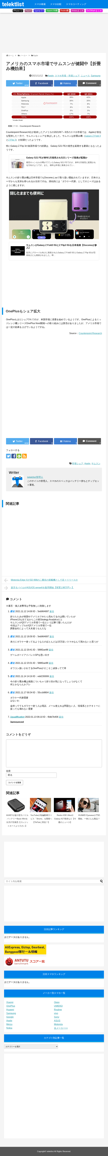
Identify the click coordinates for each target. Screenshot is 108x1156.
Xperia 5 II (39, 10)
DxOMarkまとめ (94, 10)
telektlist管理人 (35, 477)
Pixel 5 (28, 10)
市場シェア (77, 463)
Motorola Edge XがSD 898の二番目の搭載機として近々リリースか (44, 580)
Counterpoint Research (90, 333)
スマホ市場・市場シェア (67, 75)
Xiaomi (9, 1002)
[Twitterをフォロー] (8, 456)
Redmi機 (64, 10)
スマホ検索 (40, 4)
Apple (51, 75)
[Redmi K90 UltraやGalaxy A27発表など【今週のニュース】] (65, 805)
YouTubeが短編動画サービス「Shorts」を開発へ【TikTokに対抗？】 (41, 818)
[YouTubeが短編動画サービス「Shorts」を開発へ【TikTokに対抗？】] (41, 805)
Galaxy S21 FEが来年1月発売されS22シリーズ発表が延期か (56, 157)
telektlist (13, 4)
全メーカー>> (61, 1028)
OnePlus (10, 1006)
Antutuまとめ (77, 10)
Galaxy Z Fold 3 (93, 136)
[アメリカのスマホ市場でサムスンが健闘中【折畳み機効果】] (65, 83)
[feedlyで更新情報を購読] (19, 456)
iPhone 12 (17, 10)
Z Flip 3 (12, 140)
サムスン (95, 463)
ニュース (85, 75)
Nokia (9, 1028)
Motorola (58, 1024)
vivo (56, 1013)
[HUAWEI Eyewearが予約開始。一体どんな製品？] (89, 805)
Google (10, 1017)
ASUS (57, 1020)
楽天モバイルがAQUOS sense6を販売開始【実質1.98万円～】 (42, 587)
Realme (58, 1009)
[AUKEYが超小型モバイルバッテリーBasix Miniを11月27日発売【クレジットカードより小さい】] (17, 805)
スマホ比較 (55, 4)
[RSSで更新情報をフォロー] (24, 456)
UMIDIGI (58, 1006)
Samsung (95, 75)
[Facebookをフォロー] (13, 456)
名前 (8, 771)
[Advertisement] (23, 32)
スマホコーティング (76, 4)
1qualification (17, 717)
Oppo (56, 1002)
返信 (52, 611)
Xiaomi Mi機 (52, 10)
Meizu (9, 1024)
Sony (56, 1017)
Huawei (10, 1009)
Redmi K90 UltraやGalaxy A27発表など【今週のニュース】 (65, 818)
